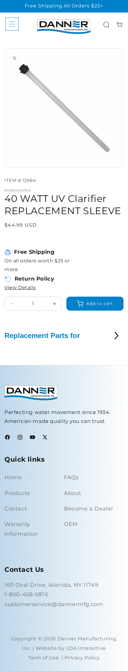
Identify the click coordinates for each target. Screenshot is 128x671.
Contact (15, 508)
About (72, 493)
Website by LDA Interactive (71, 648)
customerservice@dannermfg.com (53, 604)
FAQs (71, 477)
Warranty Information (21, 529)
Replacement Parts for (42, 335)
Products (17, 493)
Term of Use (43, 658)
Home (13, 477)
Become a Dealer (88, 508)
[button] (11, 24)
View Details (20, 287)
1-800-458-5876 (26, 594)
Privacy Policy (82, 658)
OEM (71, 524)
